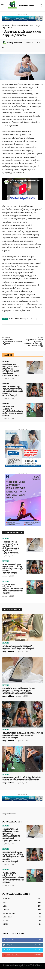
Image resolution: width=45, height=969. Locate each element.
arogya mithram (15, 43)
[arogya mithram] (4, 42)
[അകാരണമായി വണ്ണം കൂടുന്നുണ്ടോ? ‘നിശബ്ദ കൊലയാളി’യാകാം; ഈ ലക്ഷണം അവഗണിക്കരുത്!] (35, 390)
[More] (36, 48)
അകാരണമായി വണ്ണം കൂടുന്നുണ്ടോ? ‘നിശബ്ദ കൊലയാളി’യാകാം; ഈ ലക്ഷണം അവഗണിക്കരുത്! (12, 391)
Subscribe (37, 955)
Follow (38, 944)
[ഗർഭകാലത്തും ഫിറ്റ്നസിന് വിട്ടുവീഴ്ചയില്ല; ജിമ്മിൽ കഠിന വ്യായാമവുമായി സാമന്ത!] (35, 410)
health (11, 318)
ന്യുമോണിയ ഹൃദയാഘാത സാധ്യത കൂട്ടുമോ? (12, 342)
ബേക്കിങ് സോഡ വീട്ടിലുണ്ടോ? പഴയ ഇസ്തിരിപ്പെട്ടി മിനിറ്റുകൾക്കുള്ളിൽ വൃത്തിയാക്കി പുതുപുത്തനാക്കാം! (10, 369)
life (28, 318)
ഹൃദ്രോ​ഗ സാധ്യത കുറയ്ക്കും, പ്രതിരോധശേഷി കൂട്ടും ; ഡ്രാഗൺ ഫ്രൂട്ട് (33, 343)
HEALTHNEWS (20, 318)
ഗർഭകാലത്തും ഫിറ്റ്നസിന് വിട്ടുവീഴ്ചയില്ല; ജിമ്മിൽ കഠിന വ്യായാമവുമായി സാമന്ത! (12, 411)
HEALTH (5, 25)
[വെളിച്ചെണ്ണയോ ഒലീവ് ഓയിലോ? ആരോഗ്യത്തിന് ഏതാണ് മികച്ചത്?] (22, 627)
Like (39, 939)
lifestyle (33, 318)
